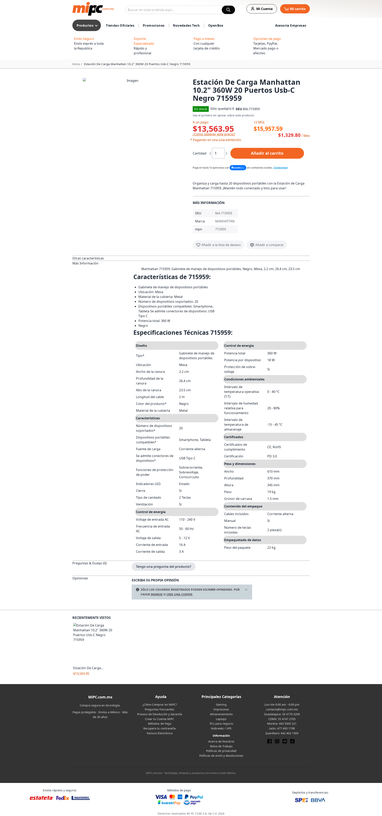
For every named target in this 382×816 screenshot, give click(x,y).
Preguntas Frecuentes (159, 709)
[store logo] (93, 9)
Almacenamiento (221, 714)
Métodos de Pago (159, 723)
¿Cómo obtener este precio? (214, 134)
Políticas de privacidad (221, 751)
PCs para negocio (221, 723)
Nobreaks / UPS (221, 728)
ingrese (157, 594)
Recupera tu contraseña (159, 728)
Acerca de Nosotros (221, 741)
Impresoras (221, 709)
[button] (130, 126)
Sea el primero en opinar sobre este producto (223, 115)
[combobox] (180, 10)
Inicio (76, 64)
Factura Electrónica (159, 733)
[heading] (102, 258)
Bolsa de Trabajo (221, 746)
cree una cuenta (179, 594)
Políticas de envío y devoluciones (221, 755)
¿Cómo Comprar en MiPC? (159, 704)
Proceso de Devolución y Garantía (159, 714)
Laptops (221, 719)
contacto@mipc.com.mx (282, 709)
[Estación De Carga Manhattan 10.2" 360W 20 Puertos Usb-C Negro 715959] (93, 643)
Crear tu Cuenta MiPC (159, 719)
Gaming (221, 704)
